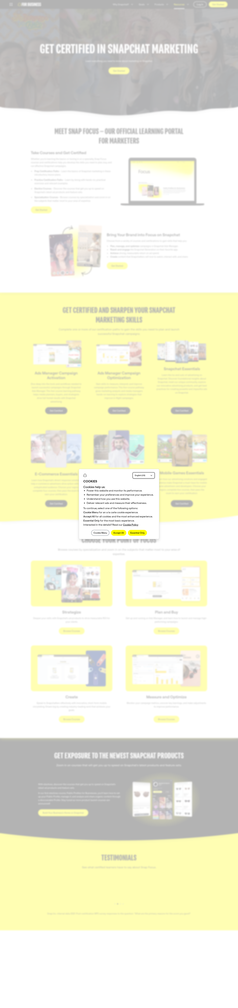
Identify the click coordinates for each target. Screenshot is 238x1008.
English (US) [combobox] (140, 475)
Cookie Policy (130, 524)
